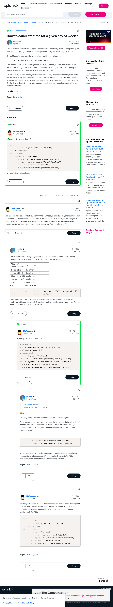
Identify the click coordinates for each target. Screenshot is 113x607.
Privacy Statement (10, 603)
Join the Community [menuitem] (38, 3)
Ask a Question (96, 14)
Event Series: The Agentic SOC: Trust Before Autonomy (94, 148)
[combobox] (43, 14)
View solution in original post (18, 173)
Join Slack (96, 89)
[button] (77, 31)
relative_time (32, 464)
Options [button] (102, 22)
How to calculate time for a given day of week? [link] (63, 22)
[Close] (62, 597)
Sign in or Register (88, 596)
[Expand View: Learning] (92, 3)
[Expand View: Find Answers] (62, 3)
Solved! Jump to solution (18, 31)
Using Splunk (23, 22)
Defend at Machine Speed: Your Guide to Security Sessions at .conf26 (95, 204)
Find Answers (10, 22)
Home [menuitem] (23, 3)
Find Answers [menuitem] (55, 3)
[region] (32, 600)
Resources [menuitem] (25, 8)
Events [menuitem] (68, 3)
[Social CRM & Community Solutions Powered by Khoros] (103, 580)
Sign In (103, 6)
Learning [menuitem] (87, 3)
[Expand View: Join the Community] (46, 3)
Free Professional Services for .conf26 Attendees (95, 177)
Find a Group (95, 125)
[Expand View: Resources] (30, 7)
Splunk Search (37, 22)
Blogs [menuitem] (77, 3)
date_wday (18, 97)
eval (16, 91)
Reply (72, 108)
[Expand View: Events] (72, 3)
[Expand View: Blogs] (80, 3)
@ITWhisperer (29, 404)
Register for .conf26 (96, 48)
